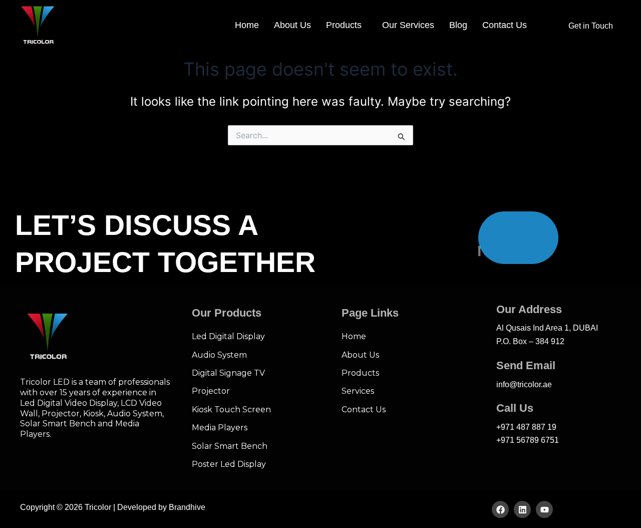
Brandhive (187, 507)
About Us (292, 25)
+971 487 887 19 (526, 427)
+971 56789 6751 (527, 440)
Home (247, 25)
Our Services (408, 25)
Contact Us (504, 25)
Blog (458, 25)
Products (344, 25)
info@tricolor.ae (524, 384)
